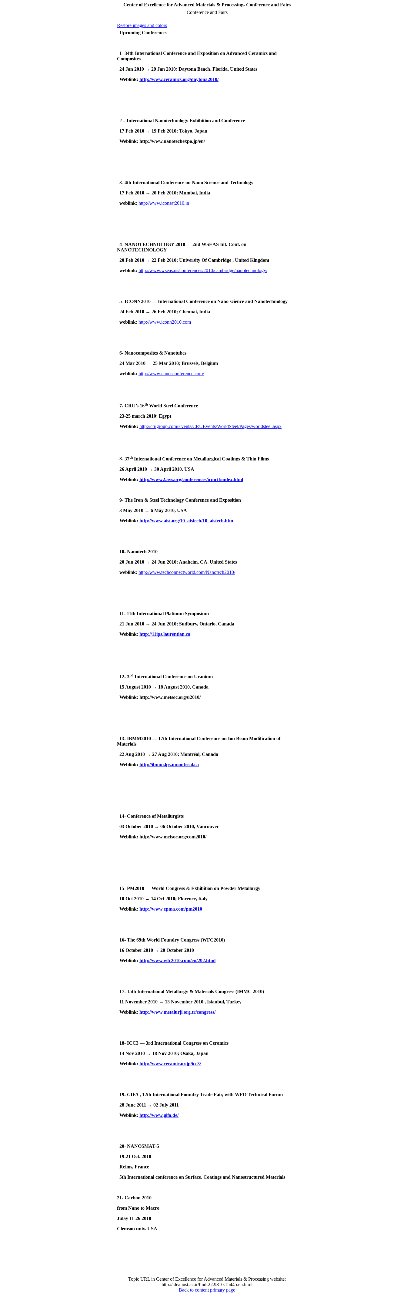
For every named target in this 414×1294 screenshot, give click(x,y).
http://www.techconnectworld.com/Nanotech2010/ (187, 572)
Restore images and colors (142, 25)
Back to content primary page (207, 1289)
